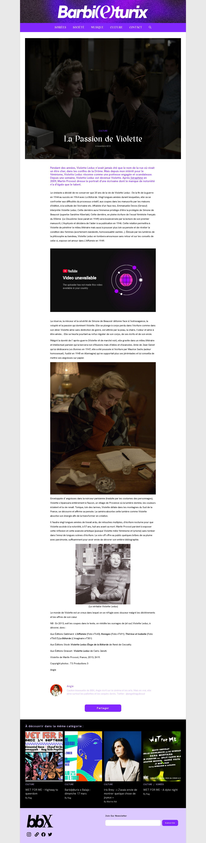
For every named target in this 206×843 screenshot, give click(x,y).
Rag (30, 797)
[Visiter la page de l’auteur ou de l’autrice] (56, 690)
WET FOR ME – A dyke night (160, 789)
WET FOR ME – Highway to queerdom (41, 791)
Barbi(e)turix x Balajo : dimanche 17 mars (78, 791)
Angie (70, 686)
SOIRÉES (160, 784)
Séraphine (136, 177)
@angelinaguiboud (135, 693)
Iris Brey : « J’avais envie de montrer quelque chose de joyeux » (120, 793)
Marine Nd (112, 801)
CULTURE (103, 130)
